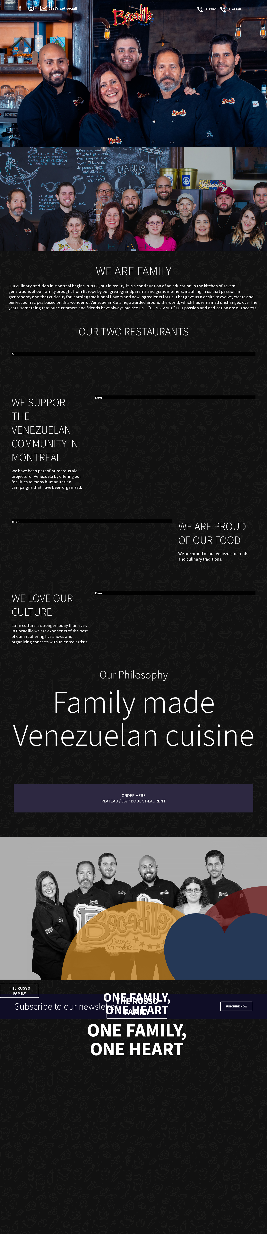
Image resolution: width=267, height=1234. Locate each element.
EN (130, 246)
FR (112, 246)
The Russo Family (19, 990)
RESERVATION (247, 9)
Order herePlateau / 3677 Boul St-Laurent (133, 798)
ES (148, 246)
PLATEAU (222, 9)
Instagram (31, 8)
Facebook (20, 8)
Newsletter (43, 8)
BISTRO (199, 9)
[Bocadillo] (133, 15)
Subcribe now (236, 1006)
